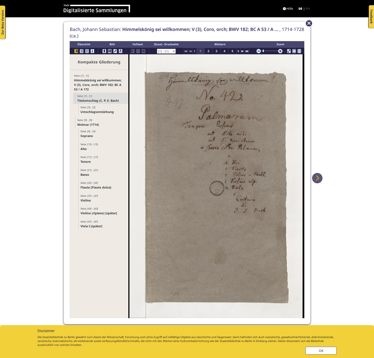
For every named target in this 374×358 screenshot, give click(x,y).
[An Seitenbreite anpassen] (294, 51)
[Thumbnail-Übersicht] (87, 51)
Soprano (87, 136)
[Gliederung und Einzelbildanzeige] (76, 51)
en (308, 8)
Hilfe (289, 8)
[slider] (265, 51)
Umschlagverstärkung (97, 112)
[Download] (120, 51)
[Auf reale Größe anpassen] (299, 51)
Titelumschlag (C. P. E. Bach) (98, 100)
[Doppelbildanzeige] (109, 51)
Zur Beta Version (2, 22)
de (300, 8)
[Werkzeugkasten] (115, 51)
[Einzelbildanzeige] (104, 51)
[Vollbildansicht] (289, 51)
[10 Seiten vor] (242, 51)
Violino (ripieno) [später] (99, 213)
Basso (85, 175)
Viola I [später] (91, 226)
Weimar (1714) (88, 125)
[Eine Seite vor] (317, 178)
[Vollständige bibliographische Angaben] (92, 51)
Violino (86, 200)
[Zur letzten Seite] (247, 51)
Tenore (86, 162)
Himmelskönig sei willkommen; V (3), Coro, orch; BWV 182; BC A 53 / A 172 (98, 84)
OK (321, 350)
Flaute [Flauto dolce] (96, 187)
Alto (84, 149)
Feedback (371, 17)
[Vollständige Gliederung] (81, 51)
